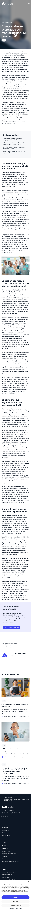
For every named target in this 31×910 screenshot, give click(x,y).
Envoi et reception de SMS (9, 853)
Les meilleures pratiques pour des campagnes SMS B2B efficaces (12, 139)
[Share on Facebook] (3, 646)
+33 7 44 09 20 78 (9, 811)
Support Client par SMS (8, 880)
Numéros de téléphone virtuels (10, 861)
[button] (28, 882)
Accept (15, 897)
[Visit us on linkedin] (3, 816)
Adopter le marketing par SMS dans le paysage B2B (14, 152)
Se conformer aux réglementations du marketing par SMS (14, 147)
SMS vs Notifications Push (11, 749)
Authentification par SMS (9, 872)
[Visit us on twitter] (7, 816)
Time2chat (4, 856)
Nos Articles (5, 827)
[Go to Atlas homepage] (7, 807)
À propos (4, 825)
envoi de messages (8, 174)
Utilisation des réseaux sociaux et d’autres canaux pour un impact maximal (15, 143)
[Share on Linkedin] (10, 646)
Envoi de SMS (5, 848)
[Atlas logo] (7, 3)
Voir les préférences (15, 905)
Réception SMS (6, 851)
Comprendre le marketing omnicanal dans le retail (15, 705)
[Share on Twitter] (6, 646)
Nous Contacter (6, 835)
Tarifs (3, 832)
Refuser (15, 901)
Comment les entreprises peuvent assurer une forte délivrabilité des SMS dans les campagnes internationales (14, 770)
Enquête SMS (5, 877)
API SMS (4, 846)
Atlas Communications (17, 653)
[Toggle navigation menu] (28, 3)
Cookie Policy (12, 908)
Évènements (5, 830)
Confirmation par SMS (8, 874)
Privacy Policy (19, 908)
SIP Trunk (4, 859)
